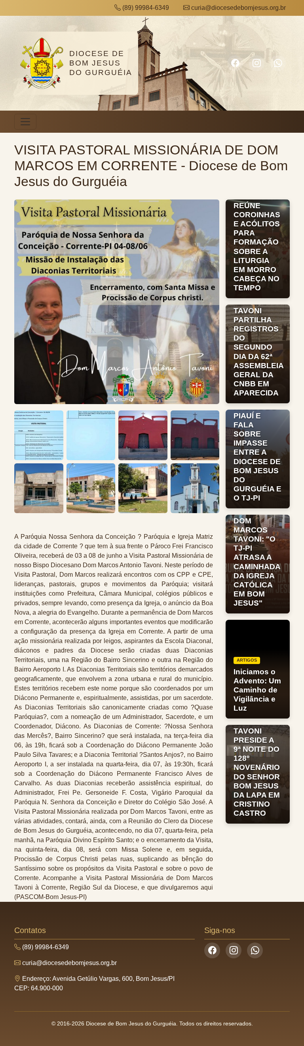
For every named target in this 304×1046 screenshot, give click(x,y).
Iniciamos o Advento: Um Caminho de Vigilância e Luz (257, 690)
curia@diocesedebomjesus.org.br (238, 7)
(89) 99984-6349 (145, 7)
